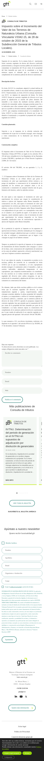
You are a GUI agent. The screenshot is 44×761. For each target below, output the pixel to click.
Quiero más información (20, 708)
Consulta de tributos (25, 56)
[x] (26, 697)
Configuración (8, 757)
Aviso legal (22, 726)
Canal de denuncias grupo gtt (22, 737)
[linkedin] (16, 696)
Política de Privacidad (22, 732)
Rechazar (27, 753)
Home (3, 16)
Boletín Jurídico (12, 16)
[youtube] (21, 697)
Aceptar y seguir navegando (11, 753)
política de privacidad (16, 587)
